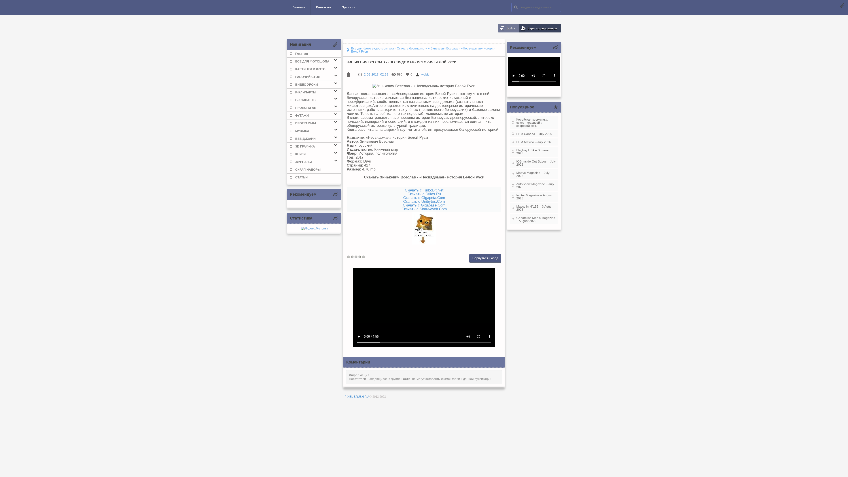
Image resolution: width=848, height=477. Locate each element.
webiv (425, 74)
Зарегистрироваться (542, 28)
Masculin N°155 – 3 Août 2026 (533, 208)
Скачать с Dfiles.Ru (424, 194)
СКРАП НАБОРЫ (308, 169)
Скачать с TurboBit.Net (424, 190)
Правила (348, 7)
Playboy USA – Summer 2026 (533, 151)
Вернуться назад (485, 258)
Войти (511, 28)
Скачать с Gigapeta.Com (424, 197)
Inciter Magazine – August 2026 (534, 196)
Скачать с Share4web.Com (424, 209)
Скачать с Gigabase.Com (424, 205)
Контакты (323, 7)
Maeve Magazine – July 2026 (532, 174)
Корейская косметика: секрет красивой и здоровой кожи (532, 122)
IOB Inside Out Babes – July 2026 (536, 163)
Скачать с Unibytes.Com (424, 201)
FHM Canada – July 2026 (534, 134)
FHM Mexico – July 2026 (533, 142)
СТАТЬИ (301, 177)
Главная (299, 7)
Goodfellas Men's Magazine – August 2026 (535, 219)
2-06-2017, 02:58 (376, 74)
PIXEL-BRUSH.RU (356, 396)
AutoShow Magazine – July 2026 (535, 185)
